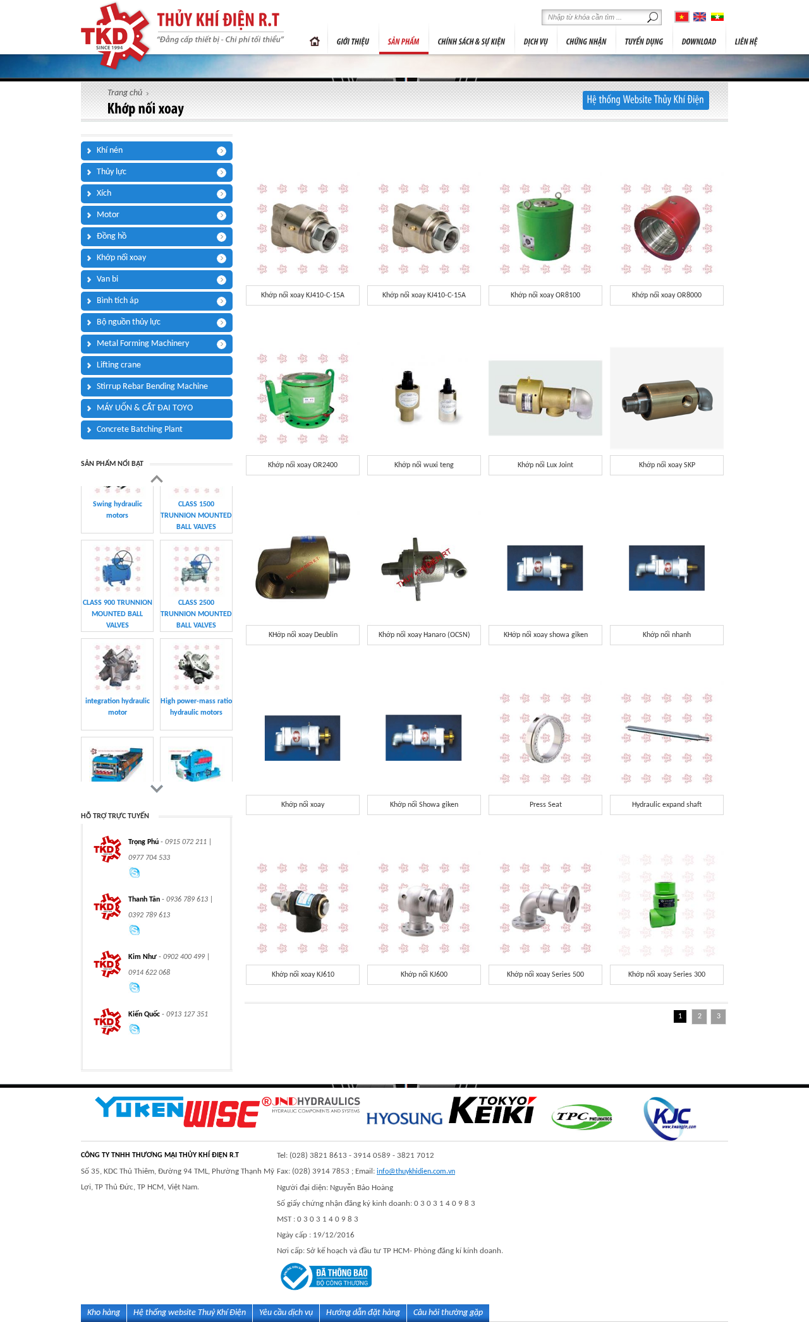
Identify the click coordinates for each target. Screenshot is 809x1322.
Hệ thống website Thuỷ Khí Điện (189, 1313)
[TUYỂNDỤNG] (644, 38)
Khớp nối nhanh (667, 635)
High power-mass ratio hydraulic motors (196, 656)
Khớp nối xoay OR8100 (545, 295)
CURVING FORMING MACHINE (196, 755)
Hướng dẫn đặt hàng (363, 1313)
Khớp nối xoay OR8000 (667, 295)
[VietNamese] (682, 17)
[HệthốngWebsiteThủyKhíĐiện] (646, 100)
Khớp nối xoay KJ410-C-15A (302, 295)
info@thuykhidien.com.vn (416, 1172)
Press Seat (546, 805)
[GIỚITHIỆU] (353, 38)
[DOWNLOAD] (699, 38)
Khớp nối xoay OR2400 (303, 465)
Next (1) (157, 789)
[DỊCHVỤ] (536, 38)
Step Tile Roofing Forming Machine (117, 755)
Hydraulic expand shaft (667, 805)
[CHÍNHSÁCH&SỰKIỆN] (471, 38)
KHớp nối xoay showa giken (546, 635)
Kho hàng (103, 1313)
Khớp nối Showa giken (424, 805)
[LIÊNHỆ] (746, 38)
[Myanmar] (717, 17)
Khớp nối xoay (302, 805)
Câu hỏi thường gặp (448, 1313)
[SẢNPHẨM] (404, 38)
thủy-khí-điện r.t (116, 36)
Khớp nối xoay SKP (667, 465)
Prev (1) (157, 479)
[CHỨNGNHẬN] (586, 38)
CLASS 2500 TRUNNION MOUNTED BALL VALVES (196, 564)
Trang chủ (314, 38)
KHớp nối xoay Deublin (303, 635)
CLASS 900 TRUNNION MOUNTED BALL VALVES (117, 564)
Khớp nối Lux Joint (545, 465)
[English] (699, 17)
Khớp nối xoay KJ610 (303, 975)
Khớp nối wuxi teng (424, 465)
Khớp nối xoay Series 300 (666, 975)
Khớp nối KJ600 (424, 975)
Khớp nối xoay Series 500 (545, 975)
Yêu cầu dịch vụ (286, 1313)
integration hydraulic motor (117, 656)
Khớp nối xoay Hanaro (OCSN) (424, 635)
